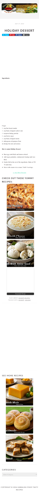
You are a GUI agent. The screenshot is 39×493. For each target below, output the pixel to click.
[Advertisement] (19, 57)
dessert (21, 300)
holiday (28, 300)
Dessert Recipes (24, 298)
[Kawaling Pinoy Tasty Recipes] (19, 13)
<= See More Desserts (19, 172)
